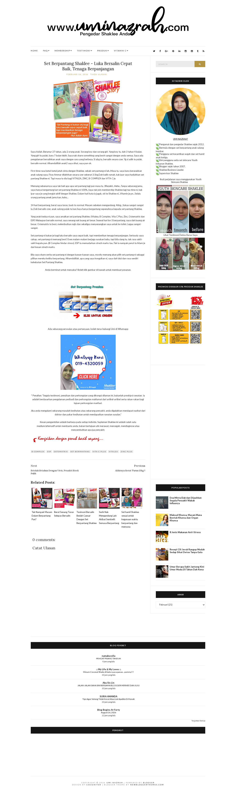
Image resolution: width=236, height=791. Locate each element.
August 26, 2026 (108, 712)
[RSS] (203, 51)
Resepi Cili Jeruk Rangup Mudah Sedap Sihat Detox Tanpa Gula (187, 551)
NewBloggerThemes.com (147, 785)
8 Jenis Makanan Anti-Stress (185, 532)
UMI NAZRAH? (180, 139)
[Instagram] (185, 51)
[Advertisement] (180, 422)
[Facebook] (160, 51)
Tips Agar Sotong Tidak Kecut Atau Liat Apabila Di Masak (108, 699)
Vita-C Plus (99, 451)
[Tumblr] (197, 51)
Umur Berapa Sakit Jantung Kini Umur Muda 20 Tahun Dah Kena (187, 568)
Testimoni (83, 50)
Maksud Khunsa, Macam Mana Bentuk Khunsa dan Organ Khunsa (186, 518)
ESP (49, 451)
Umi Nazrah (114, 783)
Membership (62, 50)
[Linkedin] (179, 51)
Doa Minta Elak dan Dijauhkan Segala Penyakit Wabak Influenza (186, 500)
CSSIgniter (94, 785)
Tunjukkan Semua (198, 721)
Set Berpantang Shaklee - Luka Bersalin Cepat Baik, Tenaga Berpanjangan (88, 66)
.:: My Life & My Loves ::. (108, 669)
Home (34, 50)
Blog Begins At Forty (108, 709)
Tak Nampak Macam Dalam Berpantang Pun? (42, 516)
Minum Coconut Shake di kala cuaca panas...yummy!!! (108, 672)
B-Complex (38, 451)
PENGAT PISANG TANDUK (108, 658)
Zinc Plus (126, 451)
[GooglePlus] (166, 51)
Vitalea (113, 451)
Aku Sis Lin (108, 682)
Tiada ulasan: (99, 74)
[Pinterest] (173, 51)
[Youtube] (192, 51)
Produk (102, 50)
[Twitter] (154, 51)
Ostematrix (61, 451)
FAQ (45, 50)
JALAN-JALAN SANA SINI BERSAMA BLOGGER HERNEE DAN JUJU (109, 685)
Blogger (149, 783)
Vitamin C (120, 50)
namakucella (108, 655)
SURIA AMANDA (108, 696)
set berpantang (80, 451)
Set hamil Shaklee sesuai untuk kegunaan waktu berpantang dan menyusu (130, 519)
